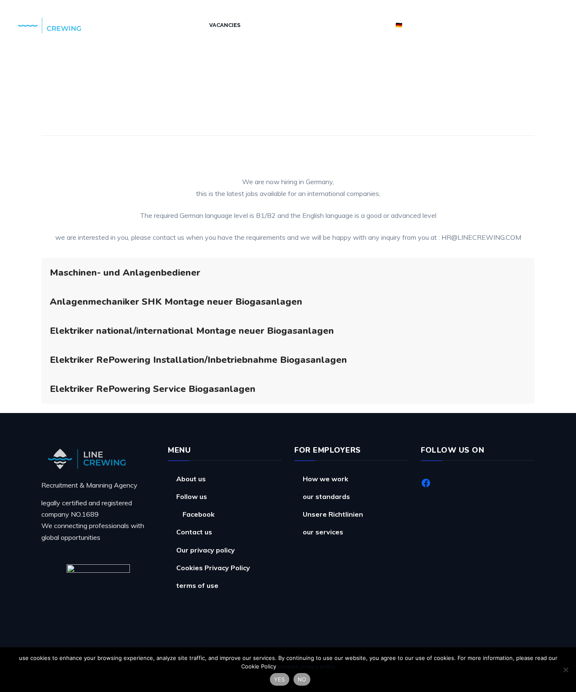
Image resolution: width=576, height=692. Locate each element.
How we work (272, 25)
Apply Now (369, 25)
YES (279, 679)
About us (191, 479)
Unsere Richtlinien (333, 514)
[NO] (565, 669)
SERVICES (185, 25)
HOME (114, 25)
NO (302, 679)
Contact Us (323, 25)
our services (323, 532)
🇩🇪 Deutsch (413, 25)
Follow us (191, 496)
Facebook (199, 514)
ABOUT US (147, 25)
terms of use (197, 585)
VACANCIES (224, 25)
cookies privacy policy (306, 666)
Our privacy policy (205, 550)
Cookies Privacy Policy (213, 567)
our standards (326, 496)
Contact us (194, 532)
